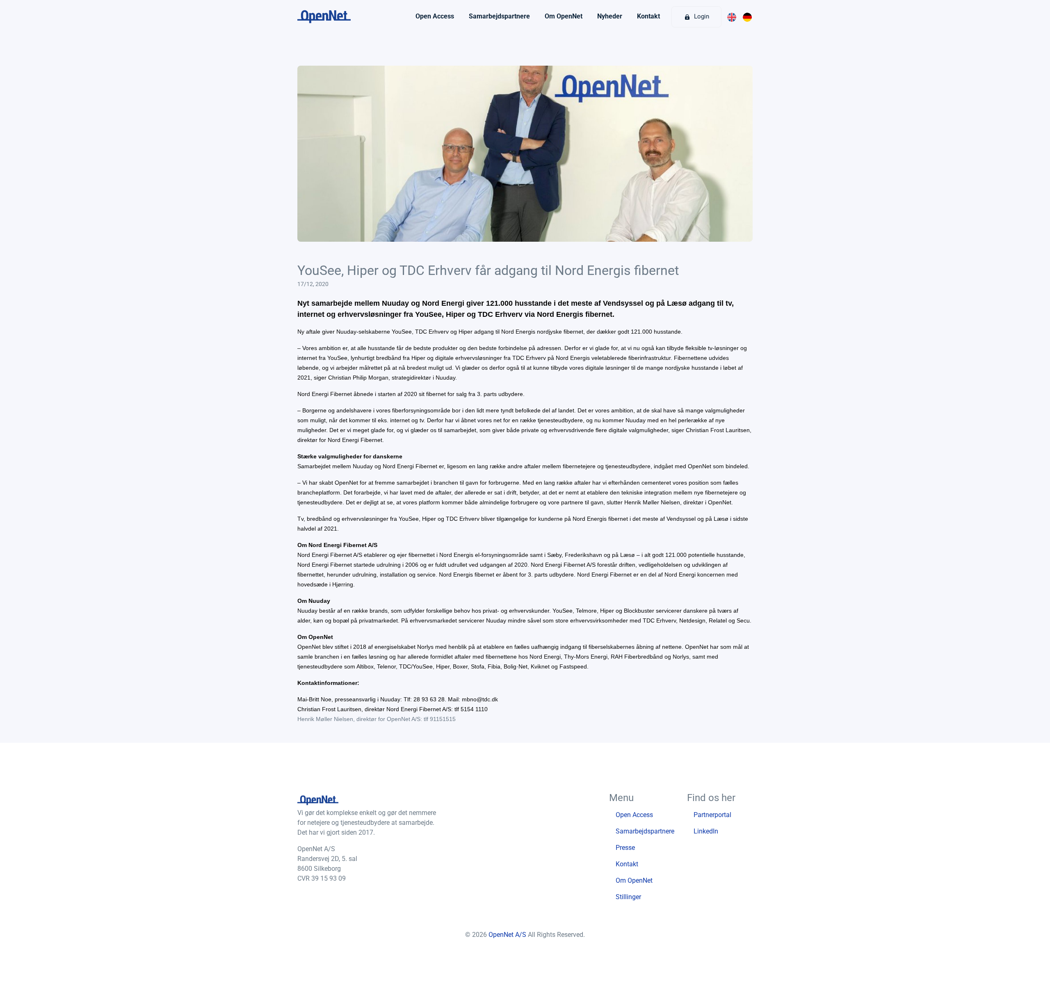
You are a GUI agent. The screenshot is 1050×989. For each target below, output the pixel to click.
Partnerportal (712, 815)
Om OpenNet (634, 880)
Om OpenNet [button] (563, 16)
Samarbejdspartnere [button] (499, 16)
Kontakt (627, 864)
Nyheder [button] (609, 16)
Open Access (634, 815)
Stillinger (628, 897)
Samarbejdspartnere (645, 831)
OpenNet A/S (508, 935)
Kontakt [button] (648, 16)
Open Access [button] (434, 16)
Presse (625, 848)
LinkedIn (706, 831)
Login (700, 16)
